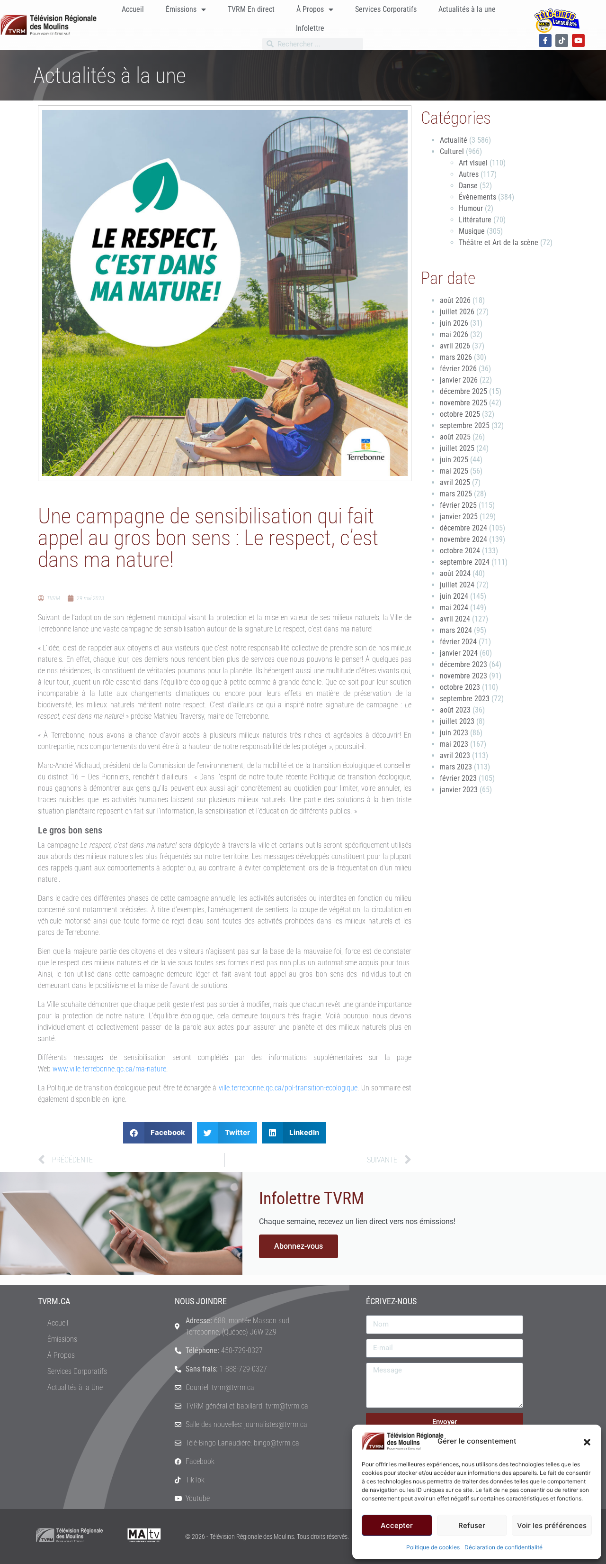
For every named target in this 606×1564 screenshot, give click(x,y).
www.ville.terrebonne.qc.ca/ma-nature (109, 1068)
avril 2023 (455, 755)
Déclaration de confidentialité (503, 1547)
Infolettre (310, 28)
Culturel (452, 151)
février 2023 (458, 778)
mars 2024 (456, 630)
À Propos (310, 9)
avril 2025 (455, 482)
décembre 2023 (463, 664)
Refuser (471, 1525)
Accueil (133, 9)
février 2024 (458, 641)
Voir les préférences (552, 1525)
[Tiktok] (561, 40)
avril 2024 (455, 618)
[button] (587, 1441)
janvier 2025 (459, 516)
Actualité (453, 140)
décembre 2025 (463, 391)
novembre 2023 (463, 675)
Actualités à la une (467, 9)
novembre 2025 (463, 402)
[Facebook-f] (545, 40)
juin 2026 (454, 323)
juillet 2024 (457, 584)
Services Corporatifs (386, 9)
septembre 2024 (465, 562)
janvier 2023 (459, 789)
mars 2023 (456, 766)
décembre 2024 (463, 527)
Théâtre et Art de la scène (498, 242)
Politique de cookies (433, 1547)
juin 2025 (454, 459)
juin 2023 (454, 732)
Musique (472, 231)
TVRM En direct (251, 9)
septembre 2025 (465, 425)
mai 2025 (454, 471)
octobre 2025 (460, 414)
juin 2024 (454, 596)
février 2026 (458, 368)
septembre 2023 (465, 698)
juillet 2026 (457, 311)
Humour (471, 208)
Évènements (477, 196)
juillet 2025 (457, 448)
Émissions (181, 9)
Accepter (397, 1525)
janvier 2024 (459, 653)
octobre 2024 (460, 550)
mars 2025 (456, 493)
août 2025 (455, 436)
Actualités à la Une (75, 1387)
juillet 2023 (457, 721)
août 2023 (455, 709)
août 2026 (455, 300)
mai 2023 (454, 744)
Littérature (475, 219)
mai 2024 (454, 607)
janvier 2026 (459, 379)
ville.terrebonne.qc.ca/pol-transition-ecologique (288, 1087)
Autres (469, 174)
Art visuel (473, 162)
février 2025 (458, 505)
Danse (468, 185)
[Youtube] (578, 40)
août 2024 (455, 573)
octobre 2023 (460, 687)
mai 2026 (454, 334)
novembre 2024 (463, 539)
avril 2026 (455, 345)
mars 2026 (456, 357)
